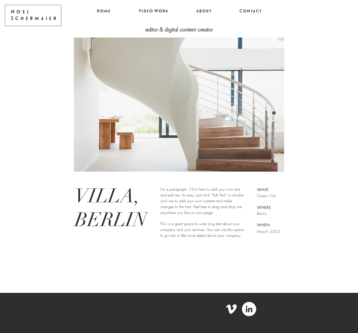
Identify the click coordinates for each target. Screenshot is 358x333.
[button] (179, 104)
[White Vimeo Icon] (231, 309)
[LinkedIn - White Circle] (249, 309)
